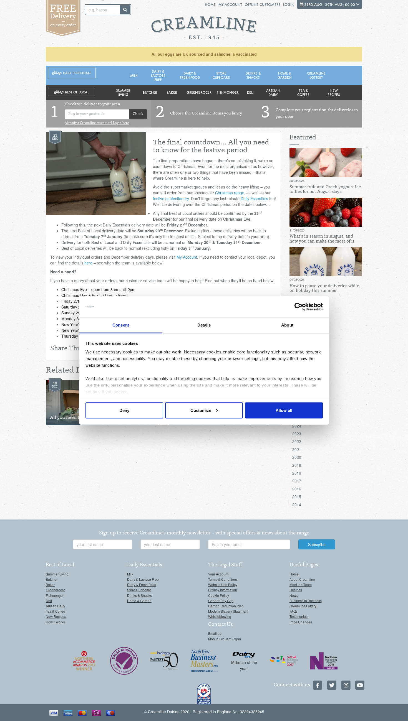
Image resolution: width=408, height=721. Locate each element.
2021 (296, 449)
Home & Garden (285, 75)
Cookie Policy (218, 595)
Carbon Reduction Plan (226, 605)
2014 (296, 504)
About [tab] (287, 325)
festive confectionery (171, 198)
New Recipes (334, 92)
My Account (230, 4)
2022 (296, 441)
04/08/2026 (296, 279)
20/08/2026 (296, 180)
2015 (296, 496)
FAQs (293, 611)
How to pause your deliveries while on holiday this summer (324, 288)
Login (288, 4)
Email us (214, 633)
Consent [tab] (120, 325)
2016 (296, 488)
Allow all (284, 410)
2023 (296, 433)
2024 (296, 426)
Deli (250, 92)
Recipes (295, 589)
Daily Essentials (254, 198)
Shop (71, 73)
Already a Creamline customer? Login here (97, 123)
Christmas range (229, 192)
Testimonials (298, 616)
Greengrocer (199, 92)
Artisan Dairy (273, 92)
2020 (296, 457)
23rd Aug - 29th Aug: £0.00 (329, 4)
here (88, 263)
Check (138, 114)
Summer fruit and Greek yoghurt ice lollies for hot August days (325, 189)
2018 (296, 473)
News (293, 595)
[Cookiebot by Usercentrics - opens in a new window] (298, 307)
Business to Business (305, 600)
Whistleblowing (219, 616)
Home (210, 4)
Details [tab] (204, 325)
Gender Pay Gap (220, 600)
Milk (134, 75)
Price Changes (300, 622)
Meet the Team (300, 584)
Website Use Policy (222, 584)
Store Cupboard (221, 75)
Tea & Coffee (303, 92)
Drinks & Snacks (253, 75)
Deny (124, 410)
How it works (55, 622)
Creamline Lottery (316, 75)
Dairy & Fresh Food (190, 75)
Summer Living (123, 92)
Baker (172, 92)
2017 (296, 480)
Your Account (218, 574)
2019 (296, 465)
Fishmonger (228, 92)
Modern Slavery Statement (228, 611)
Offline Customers (262, 4)
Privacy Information (222, 589)
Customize (200, 410)
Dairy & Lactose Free (158, 75)
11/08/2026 (296, 230)
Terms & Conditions (223, 579)
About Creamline (302, 579)
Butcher (150, 92)
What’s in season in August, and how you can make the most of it (321, 239)
